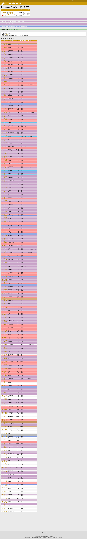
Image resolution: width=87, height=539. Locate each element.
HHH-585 (5, 129)
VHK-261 (5, 44)
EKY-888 (5, 434)
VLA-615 (5, 160)
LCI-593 (5, 310)
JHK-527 (5, 388)
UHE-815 (5, 143)
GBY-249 (5, 297)
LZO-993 (5, 306)
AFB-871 (5, 268)
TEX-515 (5, 126)
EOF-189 (5, 379)
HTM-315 (5, 205)
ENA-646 (5, 360)
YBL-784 (5, 300)
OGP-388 (5, 295)
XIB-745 (5, 324)
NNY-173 (5, 508)
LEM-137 (5, 41)
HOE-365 (5, 166)
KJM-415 (5, 207)
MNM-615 (5, 484)
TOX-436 (5, 146)
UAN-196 (5, 112)
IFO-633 (5, 270)
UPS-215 (5, 184)
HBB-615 (5, 111)
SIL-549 (5, 314)
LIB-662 (5, 337)
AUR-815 (5, 193)
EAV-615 (5, 217)
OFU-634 (5, 273)
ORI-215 (5, 276)
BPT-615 (5, 449)
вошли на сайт (6, 34)
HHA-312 (5, 133)
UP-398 (5, 51)
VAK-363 (5, 115)
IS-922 (5, 91)
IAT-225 (5, 229)
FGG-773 (5, 275)
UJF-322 (5, 413)
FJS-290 (5, 436)
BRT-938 (5, 393)
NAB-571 (5, 261)
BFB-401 (5, 263)
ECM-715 (5, 225)
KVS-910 (5, 478)
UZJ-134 (5, 470)
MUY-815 (5, 497)
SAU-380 (5, 121)
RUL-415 (5, 502)
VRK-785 (5, 234)
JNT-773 (5, 485)
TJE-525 (5, 119)
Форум (43, 532)
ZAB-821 (5, 222)
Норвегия (4, 15)
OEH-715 (5, 94)
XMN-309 (5, 408)
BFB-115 (5, 265)
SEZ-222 (5, 287)
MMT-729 (5, 427)
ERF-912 (5, 371)
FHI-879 (5, 289)
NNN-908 (5, 509)
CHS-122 (5, 303)
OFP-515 (5, 190)
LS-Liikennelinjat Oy (11, 12)
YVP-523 (5, 423)
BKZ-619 (5, 283)
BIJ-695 (5, 248)
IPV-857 (5, 463)
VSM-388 (5, 232)
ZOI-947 (5, 374)
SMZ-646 (5, 405)
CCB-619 (5, 296)
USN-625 (5, 197)
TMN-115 (5, 159)
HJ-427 (5, 46)
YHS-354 (5, 347)
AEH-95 (5, 98)
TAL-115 (5, 163)
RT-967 (5, 61)
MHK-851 (5, 220)
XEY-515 (5, 395)
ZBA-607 (5, 191)
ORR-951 (5, 242)
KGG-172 (5, 290)
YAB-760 (5, 254)
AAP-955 (5, 101)
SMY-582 (5, 365)
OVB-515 (5, 425)
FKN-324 (5, 444)
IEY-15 (5, 65)
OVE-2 (5, 77)
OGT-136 (5, 292)
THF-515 (5, 345)
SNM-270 (5, 468)
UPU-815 (5, 183)
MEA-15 (5, 67)
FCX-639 (5, 317)
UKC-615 (5, 157)
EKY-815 (5, 419)
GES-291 (5, 343)
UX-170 (5, 92)
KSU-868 (5, 475)
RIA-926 (5, 309)
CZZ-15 (5, 377)
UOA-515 (5, 169)
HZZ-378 (5, 358)
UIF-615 (5, 336)
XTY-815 (5, 429)
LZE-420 (5, 316)
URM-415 (5, 177)
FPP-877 (5, 500)
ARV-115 (5, 97)
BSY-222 (5, 410)
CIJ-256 (5, 442)
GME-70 (5, 87)
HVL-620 (5, 221)
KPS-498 (5, 432)
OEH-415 (5, 138)
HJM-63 (5, 50)
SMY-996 (5, 328)
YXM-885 (5, 504)
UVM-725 (5, 214)
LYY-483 (5, 412)
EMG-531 (5, 302)
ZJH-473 (5, 426)
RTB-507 (5, 430)
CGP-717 (5, 367)
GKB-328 (5, 446)
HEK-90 (5, 58)
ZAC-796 (5, 227)
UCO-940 (5, 132)
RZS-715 (5, 490)
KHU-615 (5, 188)
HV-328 (5, 56)
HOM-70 (5, 63)
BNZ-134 (5, 406)
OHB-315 (5, 150)
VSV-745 (5, 235)
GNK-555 (5, 487)
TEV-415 (5, 85)
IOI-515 (5, 362)
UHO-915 (5, 142)
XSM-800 (5, 457)
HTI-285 (5, 415)
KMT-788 (5, 354)
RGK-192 (5, 198)
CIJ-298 (5, 443)
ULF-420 (5, 357)
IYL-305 (5, 341)
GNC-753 (5, 480)
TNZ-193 (5, 323)
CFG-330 (5, 330)
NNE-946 (5, 456)
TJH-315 (5, 122)
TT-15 (5, 89)
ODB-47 (5, 60)
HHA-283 (5, 102)
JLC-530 (5, 372)
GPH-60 (5, 82)
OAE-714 (5, 80)
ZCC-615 (5, 181)
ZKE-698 (5, 355)
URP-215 (5, 174)
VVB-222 (5, 382)
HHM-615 (5, 135)
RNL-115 (5, 238)
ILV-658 (5, 385)
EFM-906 (5, 255)
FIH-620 (5, 391)
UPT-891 (5, 104)
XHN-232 (5, 186)
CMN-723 (5, 494)
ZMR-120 (5, 460)
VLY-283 (5, 375)
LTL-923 (5, 498)
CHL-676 (5, 420)
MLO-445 (5, 361)
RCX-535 (5, 139)
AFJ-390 (5, 259)
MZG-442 (5, 483)
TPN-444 (5, 123)
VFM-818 (5, 272)
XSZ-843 (5, 453)
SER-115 (5, 204)
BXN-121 (5, 491)
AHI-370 (5, 369)
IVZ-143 (5, 451)
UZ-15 (5, 53)
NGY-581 (5, 278)
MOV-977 (5, 507)
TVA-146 (5, 187)
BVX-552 (5, 495)
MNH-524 (5, 368)
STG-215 (5, 313)
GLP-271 (5, 473)
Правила (47, 532)
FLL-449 (5, 399)
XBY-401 (5, 403)
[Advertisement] (43, 522)
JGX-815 (5, 389)
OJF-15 (5, 54)
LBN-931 (5, 136)
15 (2, 41)
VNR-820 (5, 196)
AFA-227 (5, 252)
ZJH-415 (5, 422)
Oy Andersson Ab (10, 13)
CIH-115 (5, 321)
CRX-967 (5, 511)
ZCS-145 (5, 231)
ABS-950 (5, 114)
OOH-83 (5, 68)
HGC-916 (5, 282)
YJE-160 (5, 447)
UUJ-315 (5, 211)
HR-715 (5, 84)
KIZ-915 (5, 215)
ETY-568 (5, 334)
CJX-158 (5, 418)
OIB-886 (5, 200)
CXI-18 (5, 459)
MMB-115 (5, 461)
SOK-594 (5, 396)
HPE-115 (5, 170)
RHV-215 (5, 173)
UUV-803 (5, 164)
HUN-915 (5, 203)
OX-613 (5, 78)
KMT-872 (5, 454)
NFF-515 (5, 350)
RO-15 (5, 505)
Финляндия (4, 12)
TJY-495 (5, 386)
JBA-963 (5, 269)
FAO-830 (5, 258)
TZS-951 (5, 467)
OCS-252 (5, 128)
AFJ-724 (5, 262)
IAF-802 (5, 245)
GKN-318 (5, 439)
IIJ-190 (5, 319)
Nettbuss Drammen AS (11, 14)
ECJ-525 (5, 218)
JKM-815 (5, 477)
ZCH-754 (5, 237)
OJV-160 (5, 167)
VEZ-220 (5, 433)
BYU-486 (5, 279)
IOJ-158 (5, 437)
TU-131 (5, 48)
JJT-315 (5, 381)
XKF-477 (5, 327)
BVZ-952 (5, 416)
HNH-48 (5, 64)
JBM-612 (5, 285)
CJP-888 (5, 378)
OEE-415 (5, 145)
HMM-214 (5, 162)
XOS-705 (5, 481)
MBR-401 (5, 140)
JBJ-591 (5, 286)
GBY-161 (5, 304)
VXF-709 (5, 348)
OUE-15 (5, 71)
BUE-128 (5, 474)
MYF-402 (5, 338)
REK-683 (5, 108)
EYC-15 (5, 73)
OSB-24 (5, 70)
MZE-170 (5, 440)
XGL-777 (5, 293)
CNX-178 (5, 398)
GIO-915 (5, 409)
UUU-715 (5, 210)
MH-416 (5, 47)
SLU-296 (5, 364)
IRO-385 (5, 450)
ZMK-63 (5, 81)
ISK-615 (5, 466)
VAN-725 (5, 109)
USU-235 (5, 201)
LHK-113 (5, 176)
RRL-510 (5, 401)
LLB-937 (5, 244)
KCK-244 (5, 149)
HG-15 (5, 99)
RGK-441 (5, 307)
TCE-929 (5, 116)
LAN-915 (5, 118)
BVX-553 (5, 492)
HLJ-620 (5, 153)
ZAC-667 (5, 224)
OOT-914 (5, 241)
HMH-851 (5, 156)
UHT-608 (5, 130)
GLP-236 (5, 464)
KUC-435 (5, 501)
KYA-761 (5, 340)
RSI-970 (5, 344)
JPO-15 (5, 331)
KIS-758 (5, 333)
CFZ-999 (5, 351)
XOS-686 (5, 488)
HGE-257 (5, 280)
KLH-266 (5, 246)
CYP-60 (5, 402)
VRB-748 (5, 228)
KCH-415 (5, 147)
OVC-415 (5, 471)
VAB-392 (5, 105)
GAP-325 (5, 256)
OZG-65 (5, 75)
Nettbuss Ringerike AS (11, 15)
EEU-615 (5, 239)
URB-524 (5, 180)
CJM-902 (5, 384)
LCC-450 (5, 43)
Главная (39, 532)
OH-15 (5, 57)
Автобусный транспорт (13, 3)
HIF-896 (5, 299)
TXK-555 (5, 208)
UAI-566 (5, 320)
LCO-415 (5, 155)
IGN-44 (5, 95)
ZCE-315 (5, 249)
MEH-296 (5, 171)
